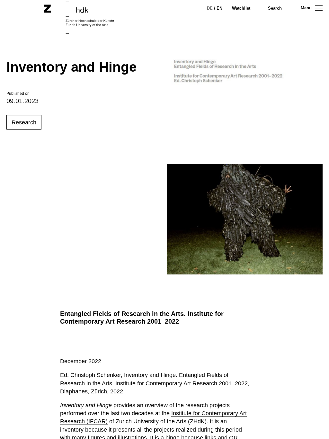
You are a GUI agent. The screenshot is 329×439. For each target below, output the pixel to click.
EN (219, 8)
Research (24, 122)
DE (210, 8)
